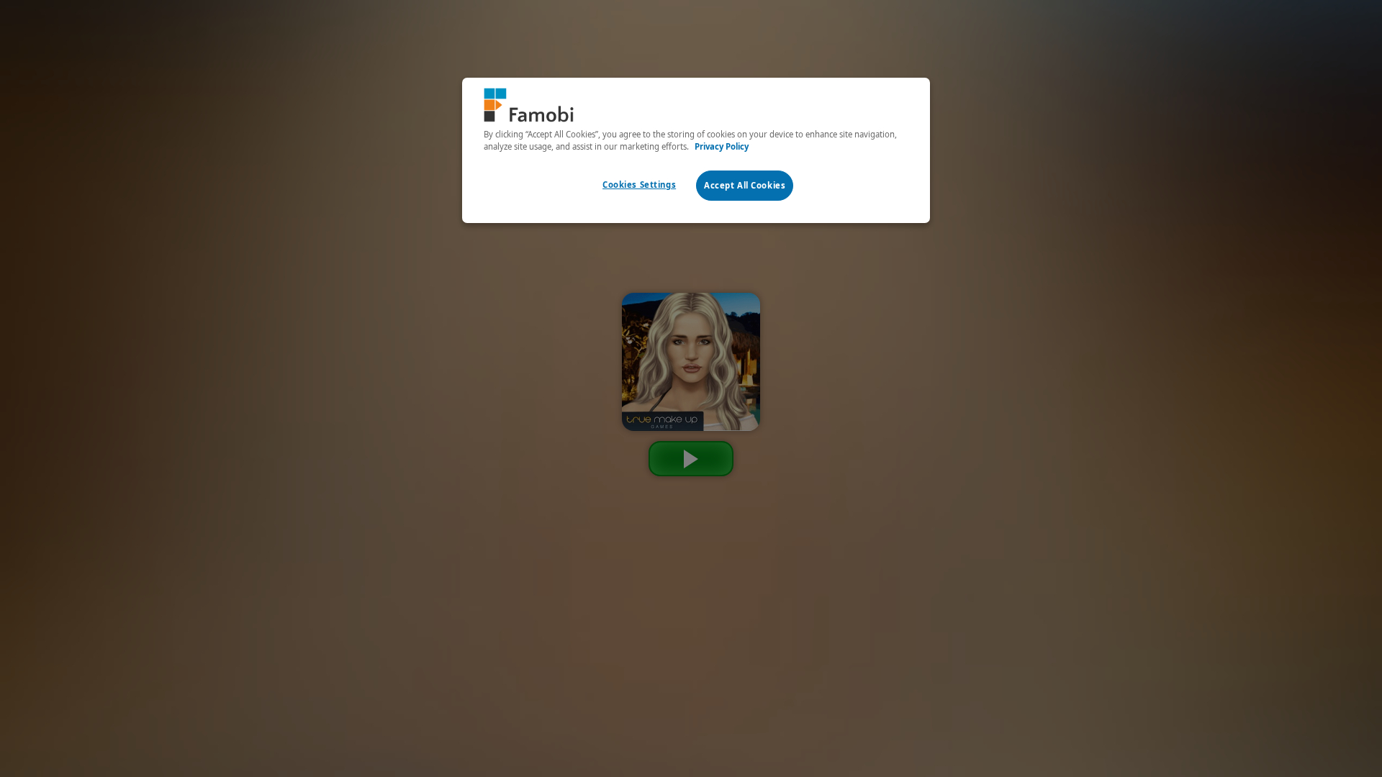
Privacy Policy (722, 146)
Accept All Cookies (744, 185)
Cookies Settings (639, 184)
